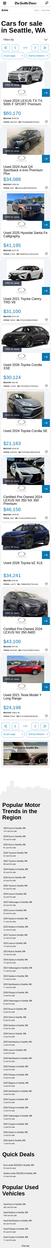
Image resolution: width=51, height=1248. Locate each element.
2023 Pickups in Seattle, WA (15, 1076)
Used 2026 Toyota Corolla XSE (22, 366)
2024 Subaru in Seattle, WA (15, 961)
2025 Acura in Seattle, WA (15, 1010)
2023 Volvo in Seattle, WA (14, 1018)
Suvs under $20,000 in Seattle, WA (18, 1166)
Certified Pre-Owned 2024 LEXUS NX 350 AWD (22, 630)
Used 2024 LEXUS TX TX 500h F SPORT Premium (22, 102)
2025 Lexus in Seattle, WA (14, 944)
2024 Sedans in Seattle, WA (15, 870)
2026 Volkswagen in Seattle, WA (17, 1117)
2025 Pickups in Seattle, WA (15, 1068)
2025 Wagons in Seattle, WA (15, 1084)
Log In (36, 10)
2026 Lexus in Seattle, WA (14, 1051)
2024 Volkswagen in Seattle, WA (17, 1002)
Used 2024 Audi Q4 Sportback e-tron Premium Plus (23, 170)
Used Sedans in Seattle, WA (15, 1214)
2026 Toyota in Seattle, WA (15, 887)
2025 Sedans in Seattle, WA (15, 928)
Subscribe (45, 10)
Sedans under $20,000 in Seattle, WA (19, 1174)
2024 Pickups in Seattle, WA (15, 994)
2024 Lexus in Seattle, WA (14, 895)
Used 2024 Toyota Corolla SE (25, 431)
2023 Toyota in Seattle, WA (15, 936)
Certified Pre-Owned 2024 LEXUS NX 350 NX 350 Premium (22, 500)
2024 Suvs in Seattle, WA (14, 838)
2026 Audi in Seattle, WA (14, 1142)
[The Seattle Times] (25, 3)
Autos (4, 10)
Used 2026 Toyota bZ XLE (23, 563)
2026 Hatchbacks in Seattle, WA (17, 1092)
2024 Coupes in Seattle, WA (15, 1100)
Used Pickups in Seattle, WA (15, 1230)
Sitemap (25, 1246)
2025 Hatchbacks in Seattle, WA (17, 1043)
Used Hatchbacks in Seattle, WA (17, 1222)
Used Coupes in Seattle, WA (15, 1238)
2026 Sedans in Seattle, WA (15, 1027)
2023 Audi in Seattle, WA (14, 953)
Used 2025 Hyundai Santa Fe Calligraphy (25, 234)
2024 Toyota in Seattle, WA (15, 854)
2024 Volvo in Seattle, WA (14, 1035)
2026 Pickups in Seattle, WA (15, 1109)
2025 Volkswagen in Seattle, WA (17, 903)
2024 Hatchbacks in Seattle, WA (17, 1059)
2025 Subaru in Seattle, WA (15, 920)
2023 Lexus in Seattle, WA (14, 911)
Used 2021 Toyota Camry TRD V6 (22, 300)
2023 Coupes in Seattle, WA (15, 1125)
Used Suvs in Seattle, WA (14, 1205)
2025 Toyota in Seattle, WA (15, 862)
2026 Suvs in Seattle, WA (14, 879)
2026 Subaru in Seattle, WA (15, 1133)
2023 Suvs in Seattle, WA (14, 846)
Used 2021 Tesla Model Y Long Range (22, 696)
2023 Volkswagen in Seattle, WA (17, 969)
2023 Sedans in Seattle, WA (15, 977)
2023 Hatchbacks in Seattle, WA (17, 985)
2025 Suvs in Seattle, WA (14, 829)
